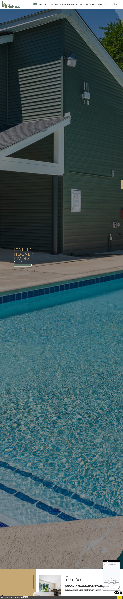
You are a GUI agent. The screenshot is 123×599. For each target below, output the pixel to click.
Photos (52, 4)
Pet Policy (81, 4)
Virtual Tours (63, 4)
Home (35, 4)
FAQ (76, 4)
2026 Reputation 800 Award (79, 590)
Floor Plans (40, 4)
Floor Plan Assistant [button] (122, 185)
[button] (116, 4)
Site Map (86, 4)
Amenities (47, 4)
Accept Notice (120, 597)
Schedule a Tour (70, 4)
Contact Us (106, 4)
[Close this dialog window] (119, 561)
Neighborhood (93, 4)
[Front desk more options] (121, 592)
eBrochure (100, 4)
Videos (56, 4)
